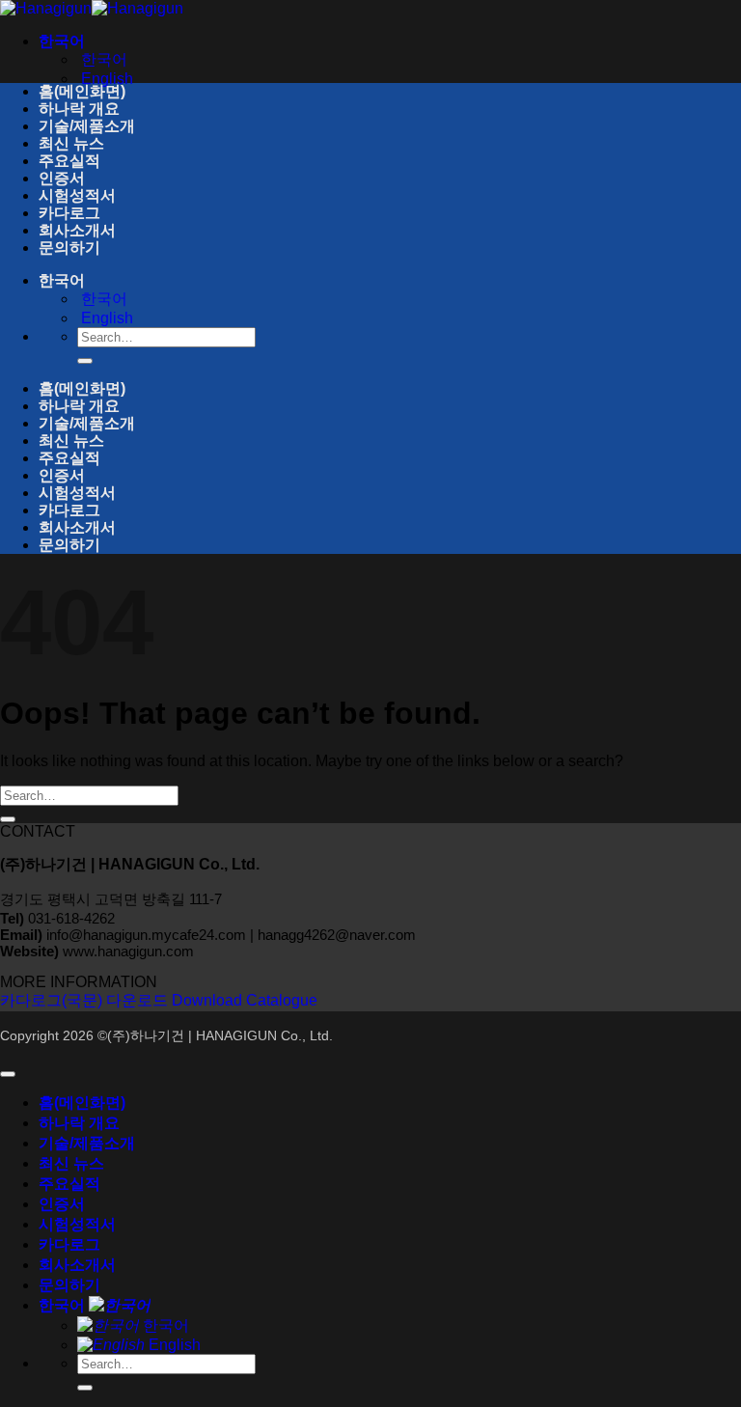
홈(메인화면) (82, 91)
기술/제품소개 (87, 126)
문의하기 (69, 247)
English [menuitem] (105, 78)
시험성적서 (77, 195)
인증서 (62, 178)
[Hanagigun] (91, 8)
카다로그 (69, 213)
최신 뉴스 (71, 143)
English (173, 1345)
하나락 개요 (79, 108)
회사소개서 (77, 230)
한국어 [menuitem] (102, 59)
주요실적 (69, 160)
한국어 (64, 41)
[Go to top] (7, 1074)
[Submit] (85, 361)
